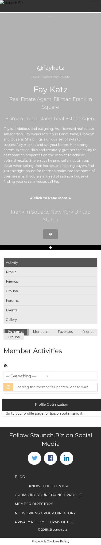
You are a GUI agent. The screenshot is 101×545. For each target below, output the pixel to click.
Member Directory (34, 504)
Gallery (11, 320)
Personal (16, 332)
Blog (20, 477)
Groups (12, 291)
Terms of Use (61, 522)
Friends (12, 281)
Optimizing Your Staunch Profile (48, 495)
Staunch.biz (58, 529)
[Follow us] (34, 458)
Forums (12, 300)
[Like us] (50, 458)
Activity (12, 262)
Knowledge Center (48, 486)
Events (11, 310)
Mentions (41, 332)
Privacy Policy (29, 522)
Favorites (66, 332)
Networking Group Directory (45, 513)
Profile (11, 272)
